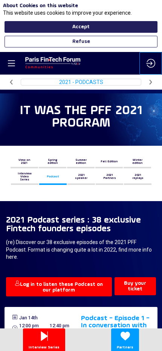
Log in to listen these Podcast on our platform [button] (61, 287)
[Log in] (150, 63)
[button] (24, 161)
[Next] (150, 82)
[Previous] (11, 82)
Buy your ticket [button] (135, 286)
